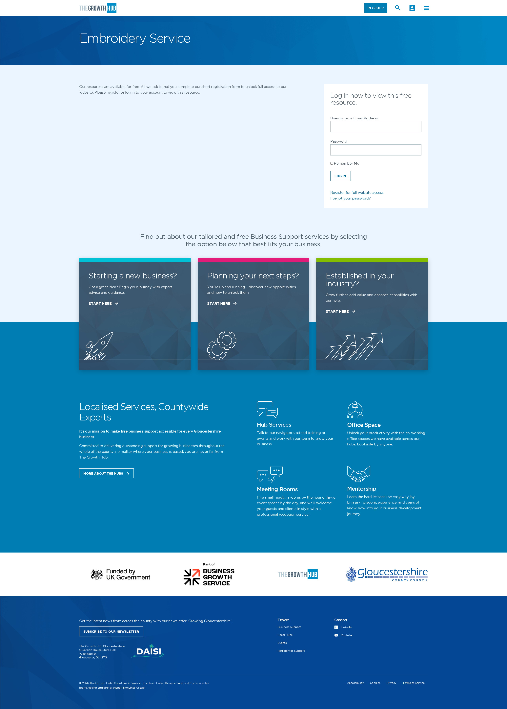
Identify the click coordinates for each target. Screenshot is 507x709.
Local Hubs (285, 635)
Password (338, 141)
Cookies (375, 683)
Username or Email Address (354, 118)
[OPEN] (426, 8)
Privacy (391, 683)
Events (282, 643)
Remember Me (346, 163)
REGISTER (376, 8)
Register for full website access (357, 192)
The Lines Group (133, 687)
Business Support (289, 627)
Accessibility (355, 683)
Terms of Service (414, 683)
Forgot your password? (350, 198)
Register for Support (291, 651)
